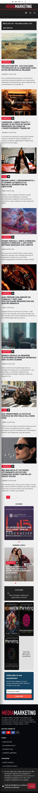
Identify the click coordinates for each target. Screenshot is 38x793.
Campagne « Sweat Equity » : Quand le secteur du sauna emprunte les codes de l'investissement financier (16, 125)
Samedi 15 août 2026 (8, 364)
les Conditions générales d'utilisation (16, 786)
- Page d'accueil (6, 742)
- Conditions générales (9, 753)
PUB (4, 176)
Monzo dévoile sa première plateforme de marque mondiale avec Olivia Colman (18, 357)
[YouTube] (15, 1)
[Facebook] (12, 1)
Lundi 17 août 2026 (8, 307)
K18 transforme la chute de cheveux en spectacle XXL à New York (18, 416)
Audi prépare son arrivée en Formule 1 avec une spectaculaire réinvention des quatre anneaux (17, 300)
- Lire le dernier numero (9, 766)
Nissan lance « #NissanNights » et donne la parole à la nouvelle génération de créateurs (18, 183)
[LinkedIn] (19, 1)
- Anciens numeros (7, 762)
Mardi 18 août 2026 (8, 191)
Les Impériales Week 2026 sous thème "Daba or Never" (18, 529)
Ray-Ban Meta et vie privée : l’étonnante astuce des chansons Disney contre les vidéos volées (16, 473)
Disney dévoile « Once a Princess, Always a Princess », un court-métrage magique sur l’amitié (18, 243)
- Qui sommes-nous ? (8, 745)
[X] (25, 1)
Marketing (6, 62)
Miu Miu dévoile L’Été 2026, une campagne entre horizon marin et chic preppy (18, 569)
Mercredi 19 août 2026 (9, 74)
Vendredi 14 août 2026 (9, 480)
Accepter (31, 786)
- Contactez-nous (7, 749)
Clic (8, 593)
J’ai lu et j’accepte (16, 786)
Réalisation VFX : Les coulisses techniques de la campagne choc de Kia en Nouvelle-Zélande (18, 68)
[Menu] (35, 13)
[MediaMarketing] (19, 6)
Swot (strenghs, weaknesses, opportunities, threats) (19, 596)
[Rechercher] (30, 13)
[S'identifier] (26, 13)
